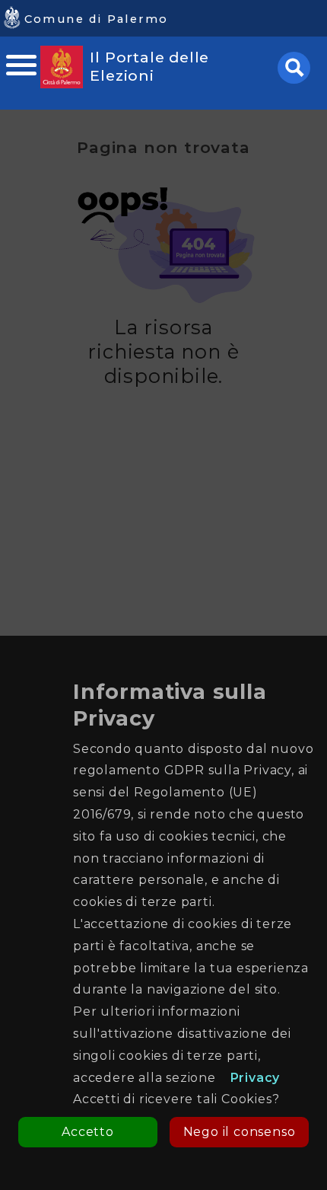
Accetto (88, 1132)
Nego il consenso (239, 1132)
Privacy (255, 1077)
